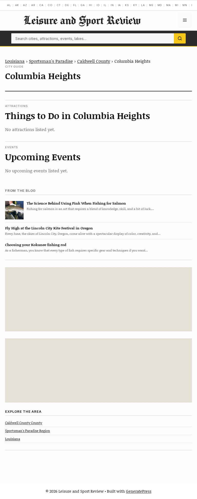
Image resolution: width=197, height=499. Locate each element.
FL (75, 5)
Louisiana (15, 61)
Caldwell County (93, 61)
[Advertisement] (98, 299)
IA (119, 5)
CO (50, 5)
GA (83, 5)
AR (33, 5)
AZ (25, 5)
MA (168, 5)
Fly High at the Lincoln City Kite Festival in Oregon (49, 228)
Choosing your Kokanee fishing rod (35, 244)
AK (17, 5)
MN (184, 5)
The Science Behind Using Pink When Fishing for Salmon (76, 203)
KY (135, 5)
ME (151, 5)
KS (127, 5)
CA (41, 5)
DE (67, 5)
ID (98, 5)
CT (59, 5)
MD (159, 5)
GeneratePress (138, 491)
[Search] (180, 38)
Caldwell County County (23, 422)
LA (143, 5)
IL (105, 5)
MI (177, 5)
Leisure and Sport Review (82, 20)
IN (112, 5)
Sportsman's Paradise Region (27, 430)
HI (90, 5)
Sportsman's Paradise (51, 61)
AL (9, 5)
